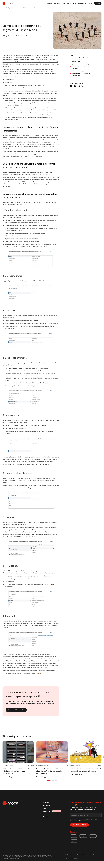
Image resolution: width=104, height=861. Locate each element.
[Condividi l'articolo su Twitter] (82, 86)
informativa (83, 820)
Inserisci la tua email (75, 812)
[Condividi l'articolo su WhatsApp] (78, 86)
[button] (48, 780)
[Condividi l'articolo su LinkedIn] (71, 86)
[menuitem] (49, 3)
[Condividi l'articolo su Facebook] (75, 86)
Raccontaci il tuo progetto (16, 710)
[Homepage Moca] (8, 3)
